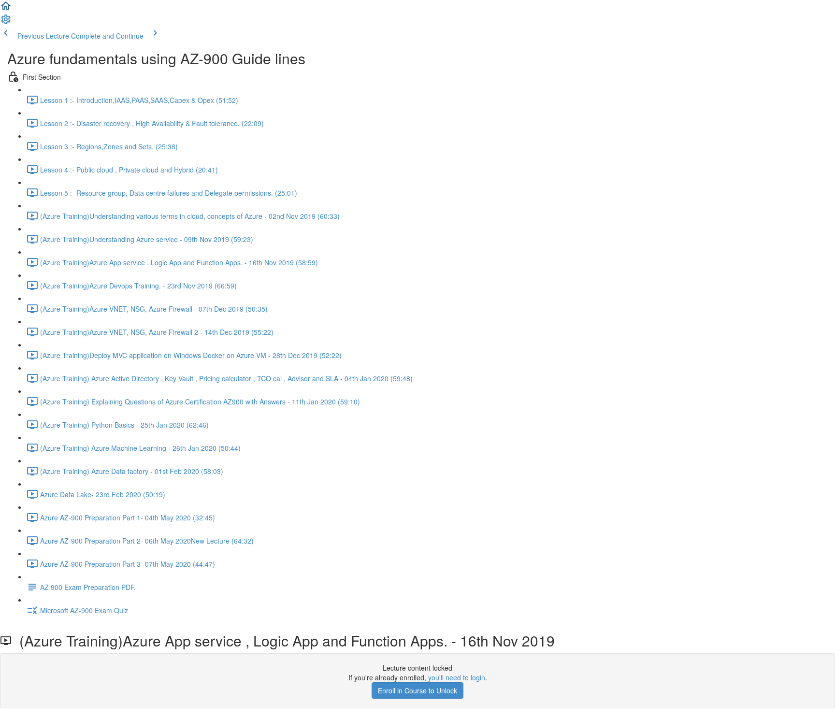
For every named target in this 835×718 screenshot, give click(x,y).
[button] (6, 9)
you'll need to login (456, 677)
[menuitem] (6, 22)
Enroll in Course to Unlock (417, 690)
